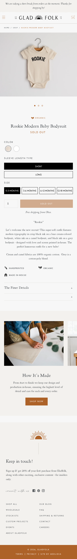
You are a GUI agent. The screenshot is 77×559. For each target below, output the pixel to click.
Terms (19, 554)
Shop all (11, 504)
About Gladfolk (16, 533)
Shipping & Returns (51, 515)
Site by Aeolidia (51, 554)
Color (8, 142)
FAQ (41, 510)
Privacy (32, 554)
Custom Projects (17, 521)
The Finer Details (16, 288)
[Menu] (3, 17)
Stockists (12, 515)
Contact (44, 521)
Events (10, 527)
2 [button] (38, 106)
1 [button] (35, 106)
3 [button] (42, 106)
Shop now (36, 401)
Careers (44, 527)
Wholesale (13, 510)
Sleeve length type (18, 158)
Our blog (45, 504)
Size (7, 182)
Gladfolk (43, 549)
